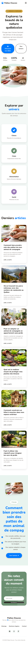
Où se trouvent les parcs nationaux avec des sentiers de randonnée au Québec (13, 289)
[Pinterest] (9, 631)
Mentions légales (14, 626)
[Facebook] (18, 631)
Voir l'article (13, 555)
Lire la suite (8, 260)
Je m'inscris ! (14, 602)
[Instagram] (14, 631)
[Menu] (26, 3)
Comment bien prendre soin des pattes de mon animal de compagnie (13, 247)
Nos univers (21, 47)
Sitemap (3, 626)
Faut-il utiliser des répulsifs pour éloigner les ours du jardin (13, 453)
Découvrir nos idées (8, 50)
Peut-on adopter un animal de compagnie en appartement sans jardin (13, 331)
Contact (24, 626)
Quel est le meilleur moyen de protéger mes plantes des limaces (13, 371)
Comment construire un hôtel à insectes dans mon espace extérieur (14, 412)
